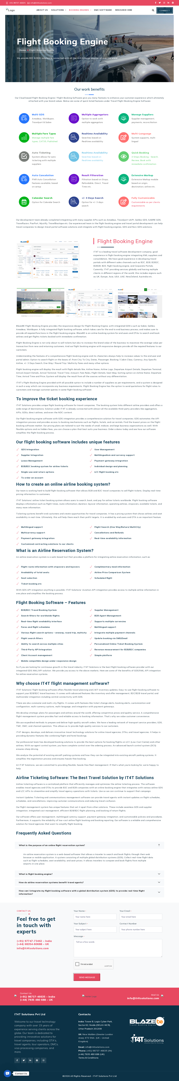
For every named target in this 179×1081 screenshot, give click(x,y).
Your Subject (81, 923)
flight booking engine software (36, 418)
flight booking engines (109, 227)
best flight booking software (121, 667)
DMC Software (103, 10)
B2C (100, 490)
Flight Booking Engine (96, 326)
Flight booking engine (27, 369)
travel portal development (139, 223)
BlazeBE (20, 326)
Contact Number (128, 923)
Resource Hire (123, 10)
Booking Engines (79, 10)
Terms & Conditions (88, 1057)
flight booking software (61, 405)
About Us (42, 10)
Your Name (80, 911)
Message (79, 936)
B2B (90, 490)
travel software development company (131, 251)
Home (22, 50)
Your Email (125, 911)
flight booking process (42, 432)
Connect (165, 10)
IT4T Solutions (73, 590)
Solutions (57, 10)
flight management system (34, 807)
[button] (7, 1073)
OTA (134, 517)
